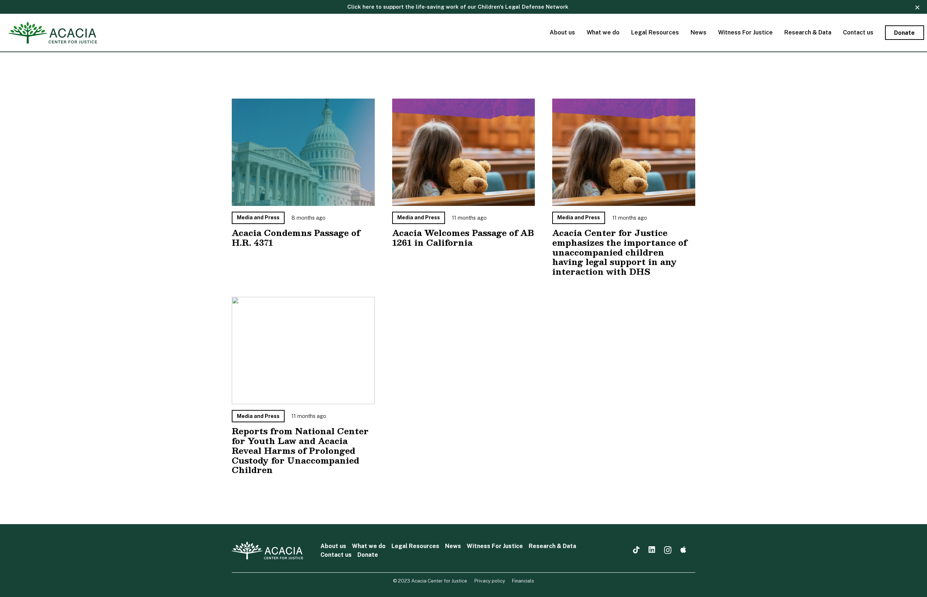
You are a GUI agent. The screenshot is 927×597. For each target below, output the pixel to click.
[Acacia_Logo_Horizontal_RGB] (53, 32)
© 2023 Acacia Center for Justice (430, 581)
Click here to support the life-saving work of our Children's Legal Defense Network (458, 7)
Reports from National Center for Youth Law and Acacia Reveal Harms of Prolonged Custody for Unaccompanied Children (300, 450)
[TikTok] (636, 550)
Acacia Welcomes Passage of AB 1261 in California (463, 237)
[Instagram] (667, 550)
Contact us (336, 554)
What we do (369, 546)
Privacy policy (489, 581)
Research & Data (552, 546)
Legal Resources (415, 546)
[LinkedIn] (652, 550)
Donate (367, 554)
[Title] (683, 550)
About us (333, 546)
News (453, 546)
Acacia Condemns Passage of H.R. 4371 (296, 237)
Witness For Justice (495, 546)
